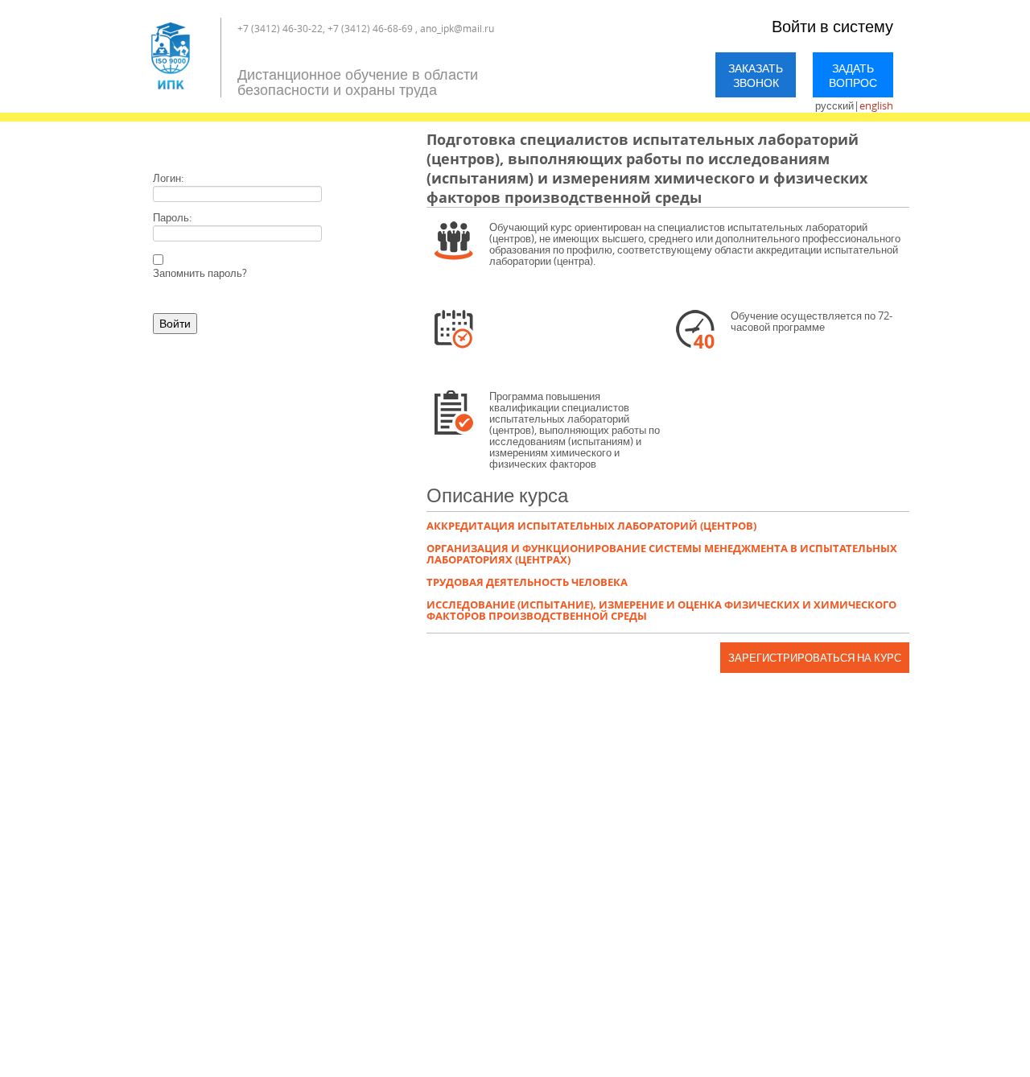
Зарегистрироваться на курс (814, 657)
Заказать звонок (755, 75)
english (876, 105)
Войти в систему (832, 26)
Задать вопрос (853, 75)
